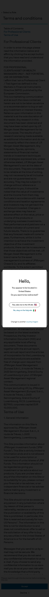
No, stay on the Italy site (22, 310)
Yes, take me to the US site (22, 305)
